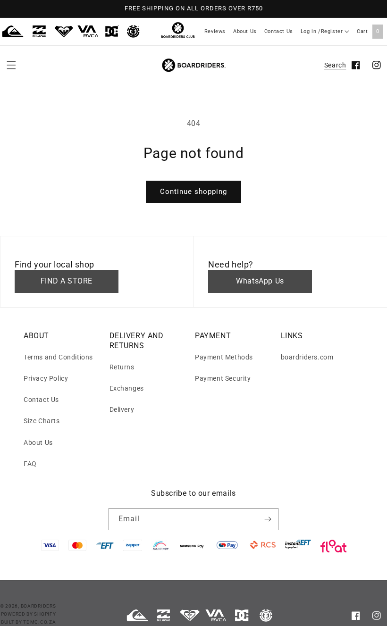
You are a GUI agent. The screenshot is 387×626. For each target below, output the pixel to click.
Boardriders (38, 606)
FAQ (30, 463)
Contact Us (278, 31)
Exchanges (126, 388)
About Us (245, 31)
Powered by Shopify (28, 614)
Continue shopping (193, 191)
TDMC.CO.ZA (39, 622)
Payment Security (223, 378)
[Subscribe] (267, 519)
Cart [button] (368, 31)
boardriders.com (307, 357)
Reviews (215, 31)
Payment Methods (224, 357)
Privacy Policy (46, 378)
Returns (122, 367)
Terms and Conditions (58, 357)
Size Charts (42, 421)
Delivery (122, 409)
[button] (11, 65)
